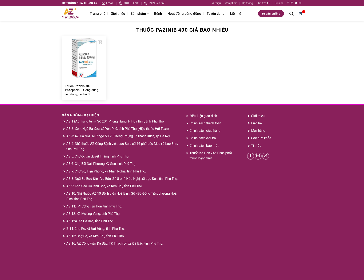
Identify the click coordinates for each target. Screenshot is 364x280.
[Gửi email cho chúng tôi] (300, 3)
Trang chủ (97, 14)
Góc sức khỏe (261, 138)
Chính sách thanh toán (205, 123)
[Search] (291, 13)
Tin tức (256, 146)
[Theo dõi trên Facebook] (288, 3)
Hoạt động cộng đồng (184, 14)
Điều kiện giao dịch (203, 116)
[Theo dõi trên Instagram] (292, 3)
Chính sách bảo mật (204, 146)
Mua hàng (258, 131)
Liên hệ (279, 3)
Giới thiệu (215, 3)
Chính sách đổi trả (203, 138)
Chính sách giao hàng (205, 131)
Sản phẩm (231, 3)
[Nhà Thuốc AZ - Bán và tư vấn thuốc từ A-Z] (72, 13)
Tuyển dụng (216, 14)
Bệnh (158, 14)
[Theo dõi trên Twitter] (296, 3)
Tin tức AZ (264, 3)
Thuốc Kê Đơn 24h (203, 153)
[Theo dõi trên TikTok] (265, 156)
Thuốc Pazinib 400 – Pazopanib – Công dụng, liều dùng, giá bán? (82, 90)
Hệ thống (247, 3)
